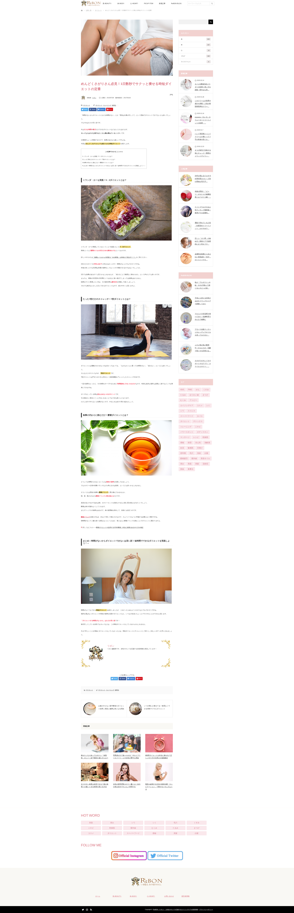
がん (197, 390)
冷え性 (198, 443)
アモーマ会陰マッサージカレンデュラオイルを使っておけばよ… (203, 332)
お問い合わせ (169, 896)
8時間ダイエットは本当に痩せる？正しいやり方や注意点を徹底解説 (158, 756)
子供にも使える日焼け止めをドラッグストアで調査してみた (203, 301)
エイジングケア (186, 405)
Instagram (86, 909)
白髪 (206, 453)
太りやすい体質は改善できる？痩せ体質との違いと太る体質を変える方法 (94, 785)
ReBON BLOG (176, 3)
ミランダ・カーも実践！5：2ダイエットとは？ (97, 156)
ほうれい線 (194, 395)
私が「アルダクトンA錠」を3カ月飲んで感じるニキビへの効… (202, 285)
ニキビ (198, 427)
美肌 (189, 464)
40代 (182, 390)
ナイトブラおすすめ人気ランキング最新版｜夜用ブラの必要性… (203, 210)
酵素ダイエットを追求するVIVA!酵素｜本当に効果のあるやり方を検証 (119, 527)
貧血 (182, 469)
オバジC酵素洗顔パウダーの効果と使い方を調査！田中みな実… (203, 87)
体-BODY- (120, 3)
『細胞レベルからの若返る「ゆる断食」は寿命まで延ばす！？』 (114, 257)
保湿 (189, 443)
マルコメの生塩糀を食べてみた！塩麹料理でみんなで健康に (203, 316)
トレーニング (107, 105)
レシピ (196, 437)
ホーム (97, 896)
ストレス (191, 411)
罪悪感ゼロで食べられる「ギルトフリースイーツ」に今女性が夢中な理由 (126, 756)
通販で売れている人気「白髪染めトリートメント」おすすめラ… (203, 225)
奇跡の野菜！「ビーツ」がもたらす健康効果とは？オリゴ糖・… (203, 194)
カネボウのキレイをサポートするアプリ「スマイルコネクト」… (203, 363)
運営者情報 (185, 896)
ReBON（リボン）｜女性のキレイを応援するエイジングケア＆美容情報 (175, 909)
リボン (94, 98)
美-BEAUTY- (107, 3)
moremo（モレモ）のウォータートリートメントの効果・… (203, 120)
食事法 (114, 105)
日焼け (200, 448)
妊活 (182, 448)
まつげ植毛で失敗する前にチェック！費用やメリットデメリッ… (203, 153)
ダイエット (98, 10)
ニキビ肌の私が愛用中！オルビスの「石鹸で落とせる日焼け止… (203, 348)
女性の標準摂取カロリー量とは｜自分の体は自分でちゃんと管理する (126, 785)
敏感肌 (190, 448)
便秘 (182, 443)
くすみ (206, 390)
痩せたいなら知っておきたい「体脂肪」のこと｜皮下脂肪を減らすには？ (94, 756)
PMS (190, 390)
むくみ (183, 400)
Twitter (82, 909)
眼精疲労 (184, 458)
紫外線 (194, 458)
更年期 (183, 453)
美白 (182, 464)
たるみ (183, 395)
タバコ (199, 416)
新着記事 (162, 3)
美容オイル (205, 458)
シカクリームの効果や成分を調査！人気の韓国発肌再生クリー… (203, 103)
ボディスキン (202, 432)
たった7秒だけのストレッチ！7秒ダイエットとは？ (98, 159)
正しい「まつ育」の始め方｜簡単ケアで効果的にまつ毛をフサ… (203, 241)
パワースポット (186, 432)
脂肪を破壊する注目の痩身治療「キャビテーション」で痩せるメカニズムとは (159, 786)
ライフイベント (195, 62)
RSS (90, 909)
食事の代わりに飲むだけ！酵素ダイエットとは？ (98, 162)
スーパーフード (186, 416)
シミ (208, 405)
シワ (182, 411)
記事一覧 (88, 10)
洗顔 (199, 453)
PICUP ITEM (148, 3)
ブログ (195, 56)
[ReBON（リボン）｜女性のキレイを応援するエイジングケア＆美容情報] (147, 884)
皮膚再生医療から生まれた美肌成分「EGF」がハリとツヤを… (203, 257)
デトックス (197, 421)
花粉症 (205, 464)
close (120, 151)
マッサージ (184, 437)
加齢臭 (207, 443)
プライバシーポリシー (206, 909)
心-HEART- (134, 3)
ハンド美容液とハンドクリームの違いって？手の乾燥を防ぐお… (203, 136)
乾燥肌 (205, 437)
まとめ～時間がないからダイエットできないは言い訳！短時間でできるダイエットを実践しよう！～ (113, 166)
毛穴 (191, 453)
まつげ (205, 395)
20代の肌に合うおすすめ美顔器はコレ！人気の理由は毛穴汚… (203, 178)
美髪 (197, 464)
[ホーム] (81, 8)
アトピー (193, 400)
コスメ (199, 405)
